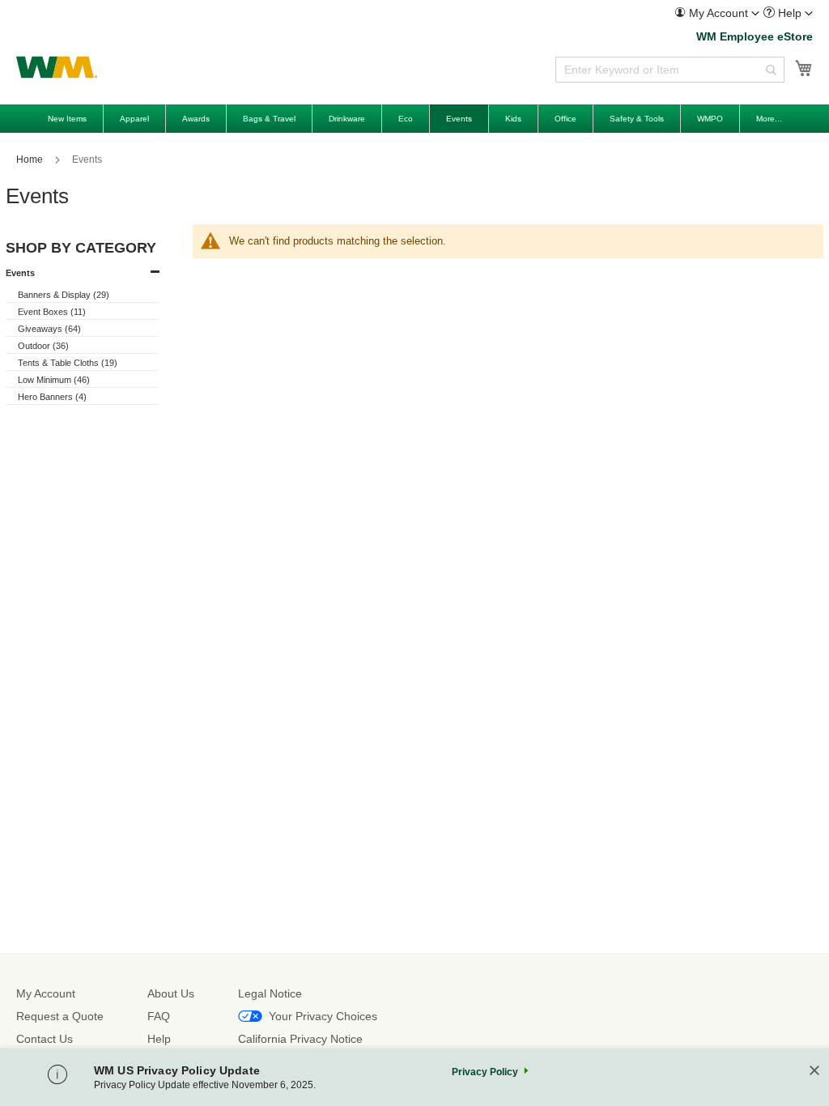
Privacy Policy (485, 1072)
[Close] (814, 1071)
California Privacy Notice (300, 1038)
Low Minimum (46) (54, 380)
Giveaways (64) (49, 329)
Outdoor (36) (43, 346)
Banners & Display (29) (63, 295)
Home (30, 159)
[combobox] (669, 70)
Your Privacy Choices (323, 1016)
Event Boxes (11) (52, 312)
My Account (45, 993)
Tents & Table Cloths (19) (67, 363)
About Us (170, 993)
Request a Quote (60, 1016)
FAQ (158, 1016)
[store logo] (56, 67)
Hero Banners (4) (52, 397)
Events (20, 273)
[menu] (414, 118)
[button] (716, 12)
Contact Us (44, 1038)
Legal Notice (270, 993)
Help (159, 1038)
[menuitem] (716, 13)
